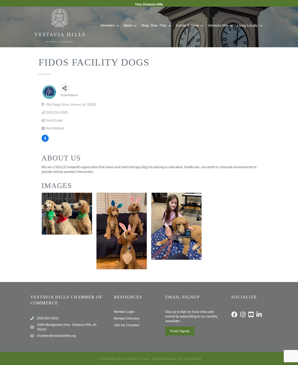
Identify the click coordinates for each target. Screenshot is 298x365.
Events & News (187, 25)
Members (108, 25)
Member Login (124, 311)
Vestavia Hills (218, 25)
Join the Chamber (126, 325)
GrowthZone (194, 358)
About (127, 25)
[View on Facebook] (45, 140)
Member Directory (126, 318)
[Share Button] (64, 88)
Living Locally (247, 25)
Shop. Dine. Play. (154, 25)
